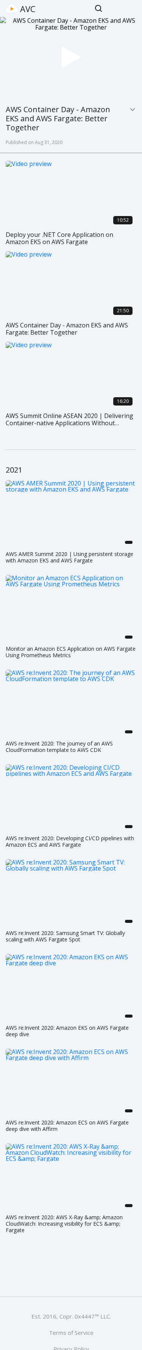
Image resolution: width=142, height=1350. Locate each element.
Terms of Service (71, 1332)
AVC (28, 8)
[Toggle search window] (99, 9)
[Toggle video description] (132, 109)
